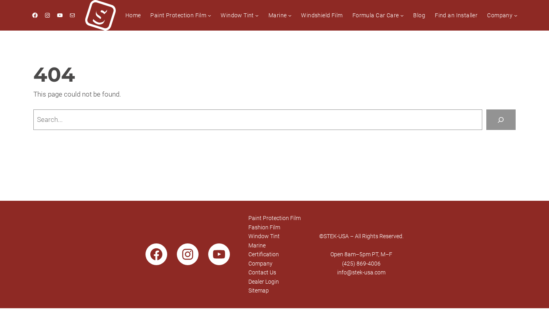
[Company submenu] (515, 15)
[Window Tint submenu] (256, 15)
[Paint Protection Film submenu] (209, 15)
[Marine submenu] (289, 15)
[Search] (501, 119)
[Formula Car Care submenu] (402, 15)
